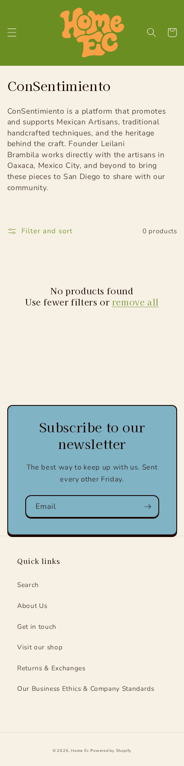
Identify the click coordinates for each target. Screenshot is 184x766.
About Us (32, 605)
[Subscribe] (147, 506)
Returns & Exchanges (51, 667)
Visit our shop (39, 647)
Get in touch (36, 626)
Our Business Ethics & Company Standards (85, 688)
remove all (135, 302)
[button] (11, 32)
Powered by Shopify (110, 750)
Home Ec (80, 750)
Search (28, 584)
